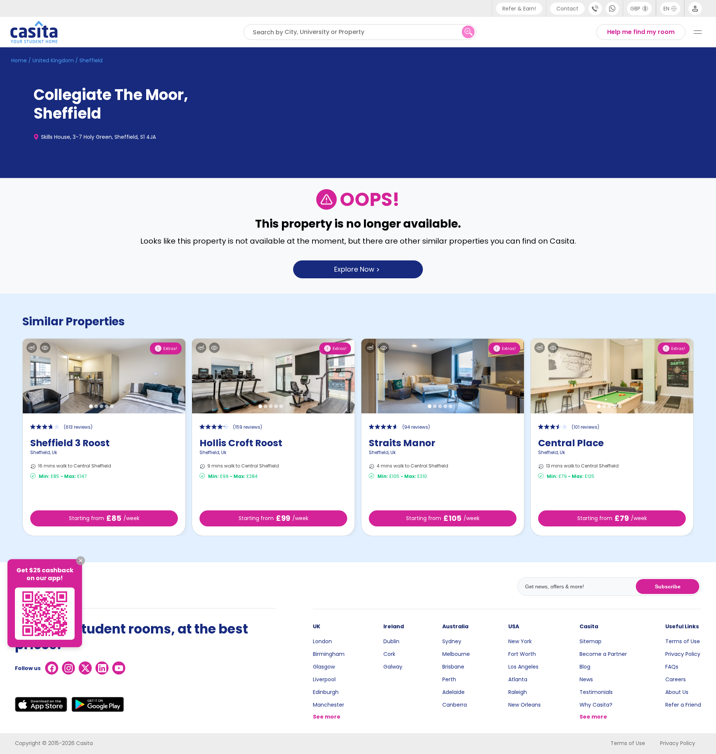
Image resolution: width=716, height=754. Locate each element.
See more (326, 716)
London (322, 641)
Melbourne (456, 654)
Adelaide (453, 692)
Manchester (328, 704)
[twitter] (85, 668)
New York (520, 641)
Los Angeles (523, 666)
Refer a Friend (683, 704)
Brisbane (453, 666)
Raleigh (517, 692)
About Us (676, 692)
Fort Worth (522, 654)
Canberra (454, 704)
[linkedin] (102, 668)
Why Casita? (596, 704)
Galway (392, 666)
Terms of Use (682, 641)
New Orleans (524, 704)
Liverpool (324, 679)
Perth (449, 679)
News (586, 679)
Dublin (391, 641)
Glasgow (324, 666)
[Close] (80, 560)
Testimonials (596, 692)
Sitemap (591, 641)
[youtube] (118, 668)
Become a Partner (603, 654)
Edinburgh (326, 692)
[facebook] (51, 668)
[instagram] (68, 668)
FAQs (671, 666)
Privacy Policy (682, 654)
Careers (675, 679)
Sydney (451, 641)
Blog (585, 666)
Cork (389, 654)
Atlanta (517, 679)
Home (19, 60)
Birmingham (329, 654)
